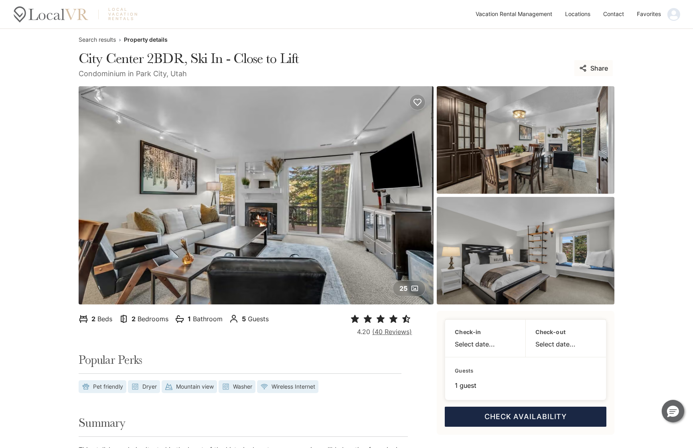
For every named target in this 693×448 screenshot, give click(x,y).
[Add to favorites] (417, 102)
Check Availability (525, 416)
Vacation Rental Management (514, 13)
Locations (577, 13)
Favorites (649, 13)
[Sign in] (673, 14)
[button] (673, 411)
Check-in (468, 331)
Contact (613, 13)
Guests (464, 370)
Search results (97, 39)
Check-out (550, 331)
